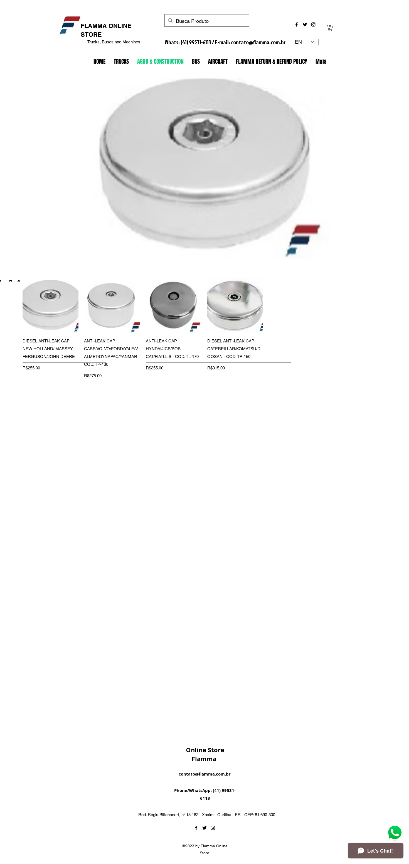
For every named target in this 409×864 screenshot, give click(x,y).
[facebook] (296, 24)
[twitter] (305, 24)
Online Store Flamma (205, 754)
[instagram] (313, 24)
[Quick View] (50, 305)
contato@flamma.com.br (258, 42)
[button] (330, 28)
